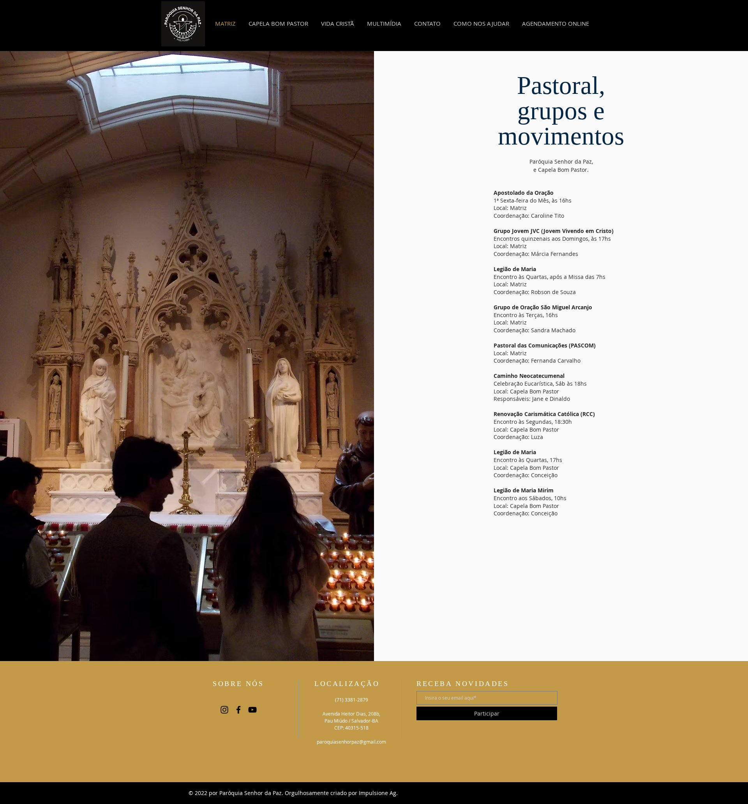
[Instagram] (224, 710)
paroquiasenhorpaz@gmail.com (351, 742)
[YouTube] (252, 710)
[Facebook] (238, 710)
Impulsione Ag (376, 793)
